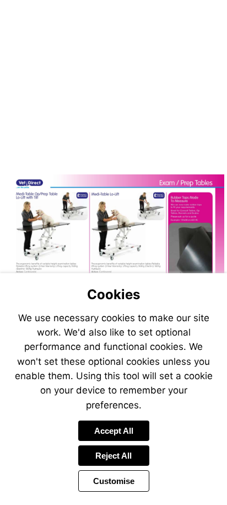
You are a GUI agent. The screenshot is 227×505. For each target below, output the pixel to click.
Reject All (113, 455)
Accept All (113, 430)
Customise (113, 481)
